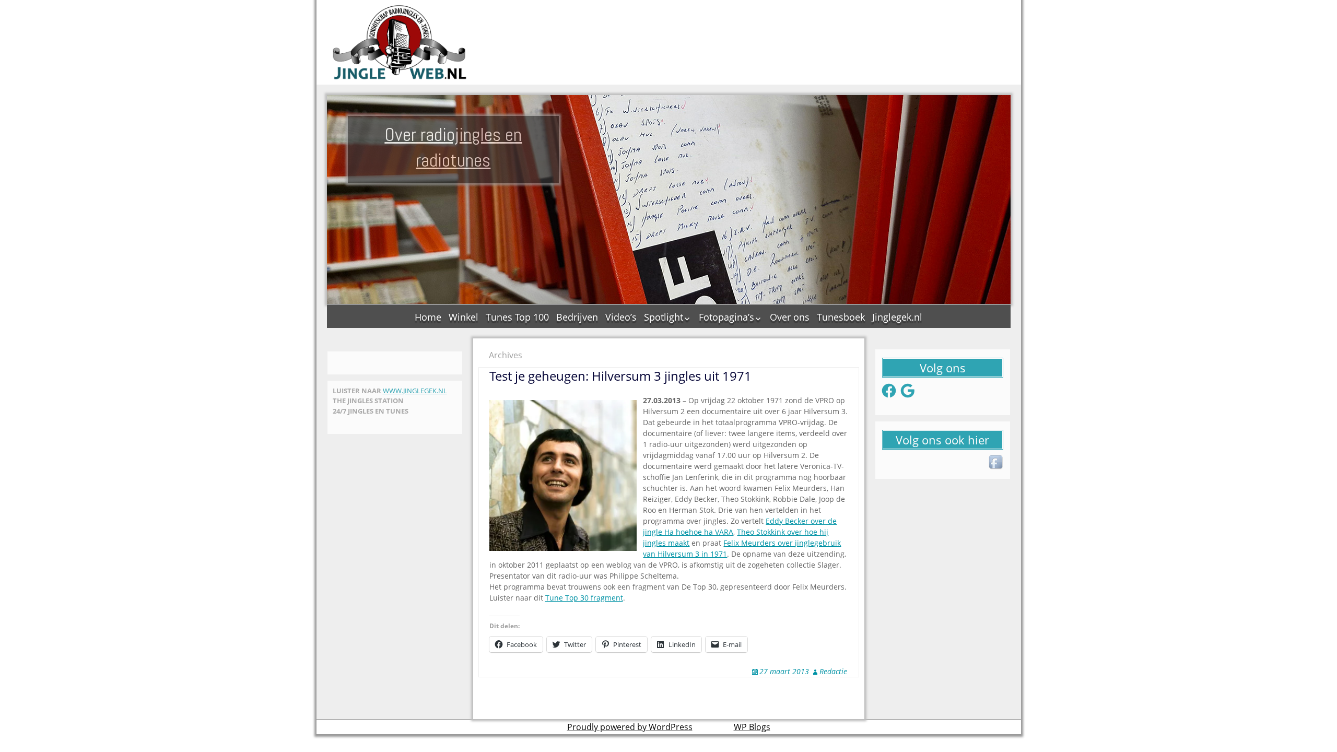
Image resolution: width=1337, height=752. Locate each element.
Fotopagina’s (726, 317)
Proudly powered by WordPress (630, 727)
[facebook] (996, 462)
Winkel (463, 317)
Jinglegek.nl (897, 317)
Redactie (833, 671)
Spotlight (663, 317)
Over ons (790, 317)
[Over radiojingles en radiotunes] (400, 42)
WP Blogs (752, 727)
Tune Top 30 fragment (584, 598)
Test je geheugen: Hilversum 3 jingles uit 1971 (620, 375)
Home (428, 317)
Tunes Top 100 (517, 317)
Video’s (621, 317)
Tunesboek (841, 317)
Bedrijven (577, 317)
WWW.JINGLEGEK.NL (415, 390)
